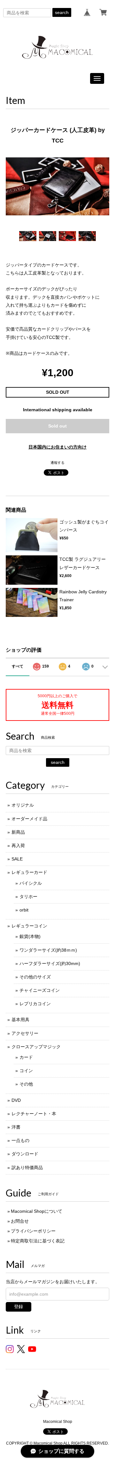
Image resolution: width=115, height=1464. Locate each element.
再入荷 (18, 845)
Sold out (57, 425)
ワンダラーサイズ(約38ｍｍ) (48, 950)
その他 (26, 1084)
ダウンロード (25, 1153)
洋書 (16, 1127)
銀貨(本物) (30, 936)
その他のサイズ (35, 976)
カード (26, 1057)
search (62, 12)
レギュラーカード (29, 872)
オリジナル (23, 805)
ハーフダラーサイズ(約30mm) (49, 963)
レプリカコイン (35, 1003)
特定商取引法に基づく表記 (38, 1240)
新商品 (18, 832)
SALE (17, 858)
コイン (26, 1070)
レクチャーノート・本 (34, 1113)
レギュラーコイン (29, 925)
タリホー (28, 896)
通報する (57, 463)
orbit (23, 909)
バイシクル (30, 883)
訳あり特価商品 (27, 1167)
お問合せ (20, 1221)
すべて (17, 666)
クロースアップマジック (36, 1046)
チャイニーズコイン (39, 990)
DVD (16, 1100)
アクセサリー (25, 1033)
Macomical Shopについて (36, 1211)
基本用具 (20, 1019)
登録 (18, 1306)
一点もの (20, 1140)
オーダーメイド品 (29, 818)
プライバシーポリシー (33, 1230)
